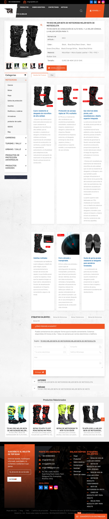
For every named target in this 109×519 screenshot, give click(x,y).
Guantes (11, 106)
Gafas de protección (15, 101)
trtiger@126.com (32, 2)
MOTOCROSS (11, 80)
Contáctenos (53, 7)
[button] (103, 419)
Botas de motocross (60, 317)
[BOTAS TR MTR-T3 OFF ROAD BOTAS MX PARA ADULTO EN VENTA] (42, 414)
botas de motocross (95, 317)
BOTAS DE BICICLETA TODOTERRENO (92, 481)
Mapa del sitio (11, 511)
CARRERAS (10, 137)
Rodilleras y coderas (15, 111)
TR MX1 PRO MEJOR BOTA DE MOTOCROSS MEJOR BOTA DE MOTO (17, 430)
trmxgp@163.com (48, 464)
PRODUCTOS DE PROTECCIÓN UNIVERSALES (12, 157)
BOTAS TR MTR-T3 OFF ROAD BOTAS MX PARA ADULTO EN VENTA (42, 430)
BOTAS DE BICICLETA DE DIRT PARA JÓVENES (94, 466)
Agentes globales (20, 14)
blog (21, 511)
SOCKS (10, 127)
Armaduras (12, 116)
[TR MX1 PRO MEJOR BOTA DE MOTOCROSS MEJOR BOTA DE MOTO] (17, 414)
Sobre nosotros (38, 7)
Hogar (15, 7)
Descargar (77, 471)
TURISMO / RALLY (13, 143)
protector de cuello (14, 122)
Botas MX (36, 321)
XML (27, 511)
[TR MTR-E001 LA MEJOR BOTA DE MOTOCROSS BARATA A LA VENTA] (92, 414)
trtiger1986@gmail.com (50, 468)
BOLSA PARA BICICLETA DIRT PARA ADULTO (95, 504)
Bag (9, 132)
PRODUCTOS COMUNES (10, 167)
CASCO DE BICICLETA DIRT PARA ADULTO (95, 495)
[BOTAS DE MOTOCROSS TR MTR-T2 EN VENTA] (67, 414)
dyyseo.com (72, 513)
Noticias (64, 7)
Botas (10, 90)
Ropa (9, 96)
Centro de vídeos (80, 475)
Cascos (10, 85)
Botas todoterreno (77, 317)
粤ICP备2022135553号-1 (58, 513)
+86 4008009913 (14, 2)
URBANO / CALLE (13, 149)
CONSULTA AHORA (58, 68)
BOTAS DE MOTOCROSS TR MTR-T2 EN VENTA (67, 429)
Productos (24, 7)
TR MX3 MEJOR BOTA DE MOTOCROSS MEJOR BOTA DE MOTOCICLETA (68, 341)
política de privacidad (40, 511)
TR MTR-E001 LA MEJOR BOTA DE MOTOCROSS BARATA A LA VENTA (92, 430)
